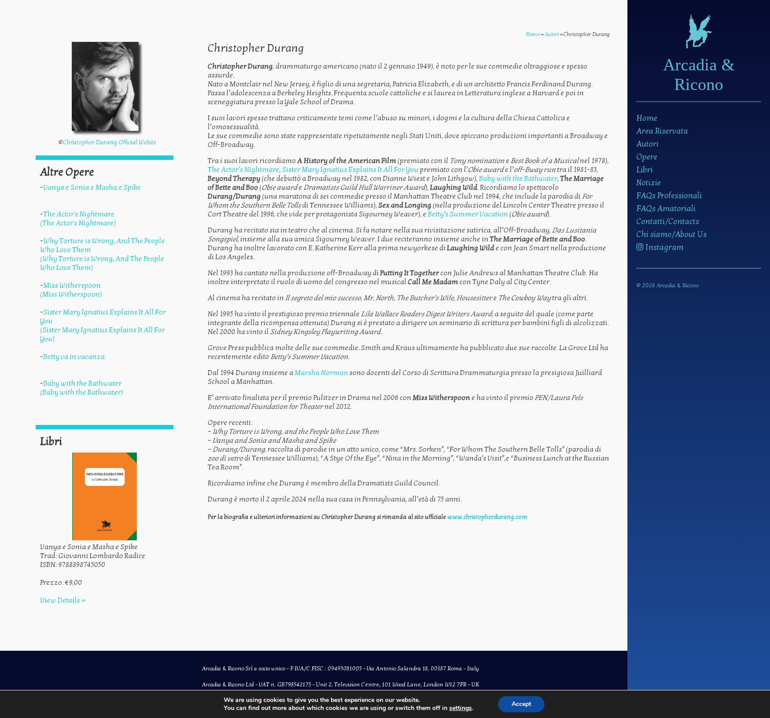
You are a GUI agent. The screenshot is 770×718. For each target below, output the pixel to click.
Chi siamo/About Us (671, 234)
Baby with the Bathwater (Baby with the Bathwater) (81, 388)
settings (460, 708)
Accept (521, 704)
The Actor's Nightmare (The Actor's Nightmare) (78, 219)
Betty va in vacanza (74, 356)
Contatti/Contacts (667, 221)
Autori (647, 144)
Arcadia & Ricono (699, 74)
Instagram (663, 247)
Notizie (648, 183)
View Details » (63, 600)
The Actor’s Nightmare (243, 169)
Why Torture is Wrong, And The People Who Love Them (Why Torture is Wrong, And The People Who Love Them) (102, 254)
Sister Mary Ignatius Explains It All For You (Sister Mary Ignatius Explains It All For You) (103, 325)
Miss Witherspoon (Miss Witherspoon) (71, 290)
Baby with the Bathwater (518, 178)
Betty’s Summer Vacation (468, 214)
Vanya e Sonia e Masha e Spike (92, 187)
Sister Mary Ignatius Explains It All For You (350, 169)
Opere (646, 157)
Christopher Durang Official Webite (109, 142)
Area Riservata (662, 131)
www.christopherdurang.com (487, 517)
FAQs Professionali (669, 195)
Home (646, 118)
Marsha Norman (321, 372)
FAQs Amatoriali (666, 208)
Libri (644, 170)
